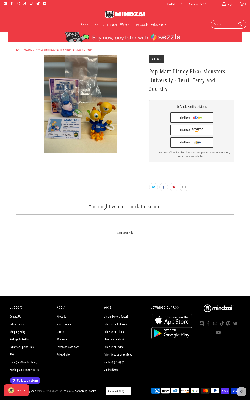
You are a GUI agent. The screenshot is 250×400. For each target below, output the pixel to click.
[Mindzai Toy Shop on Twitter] (38, 4)
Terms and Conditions (68, 347)
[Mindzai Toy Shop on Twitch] (31, 4)
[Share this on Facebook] (163, 187)
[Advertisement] (125, 269)
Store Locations (64, 324)
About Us (61, 316)
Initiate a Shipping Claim (22, 347)
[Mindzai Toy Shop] (125, 15)
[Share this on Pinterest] (174, 187)
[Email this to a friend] (184, 187)
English (171, 4)
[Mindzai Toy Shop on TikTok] (25, 4)
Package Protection (19, 339)
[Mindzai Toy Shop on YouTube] (44, 4)
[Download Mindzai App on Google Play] (171, 338)
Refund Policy (17, 324)
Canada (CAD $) (198, 4)
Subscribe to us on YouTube (118, 354)
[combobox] (228, 24)
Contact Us (15, 316)
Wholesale (62, 339)
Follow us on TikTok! (114, 332)
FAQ (12, 354)
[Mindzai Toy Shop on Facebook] (12, 4)
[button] (87, 25)
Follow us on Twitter (114, 347)
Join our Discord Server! (116, 316)
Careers (60, 332)
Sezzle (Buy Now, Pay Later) (23, 362)
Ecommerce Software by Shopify (79, 391)
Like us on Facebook (114, 339)
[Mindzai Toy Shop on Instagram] (18, 4)
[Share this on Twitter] (153, 187)
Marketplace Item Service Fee (24, 370)
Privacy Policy (63, 354)
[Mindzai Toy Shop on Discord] (5, 4)
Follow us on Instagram (115, 324)
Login (230, 4)
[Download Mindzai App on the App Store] (172, 325)
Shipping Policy (17, 332)
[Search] (240, 24)
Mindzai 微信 (111, 370)
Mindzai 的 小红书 (114, 362)
